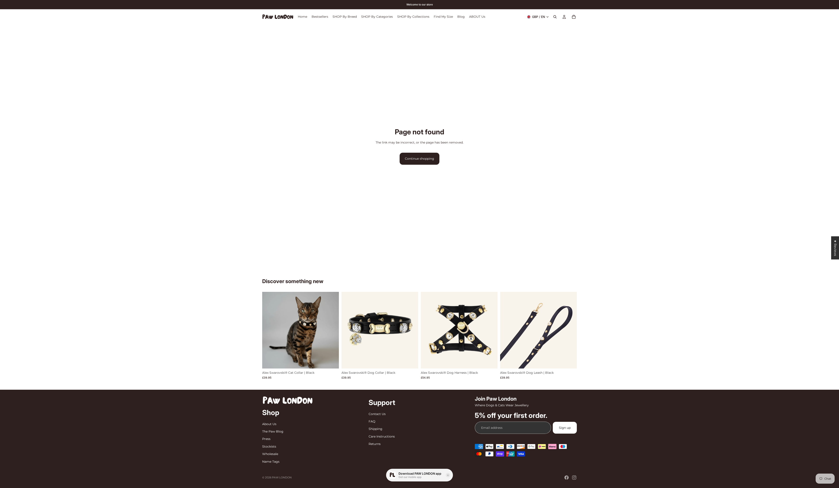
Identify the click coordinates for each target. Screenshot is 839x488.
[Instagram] (574, 477)
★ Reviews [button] (835, 248)
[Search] (555, 17)
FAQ (372, 421)
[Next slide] (332, 330)
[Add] (570, 362)
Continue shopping (419, 159)
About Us (269, 424)
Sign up (565, 428)
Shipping (375, 429)
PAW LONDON (282, 477)
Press (266, 439)
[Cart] (574, 17)
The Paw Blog (272, 431)
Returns (375, 444)
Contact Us (377, 414)
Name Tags (270, 462)
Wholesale (270, 454)
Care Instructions (382, 436)
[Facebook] (566, 477)
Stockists (269, 446)
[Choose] (332, 362)
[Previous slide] (268, 330)
